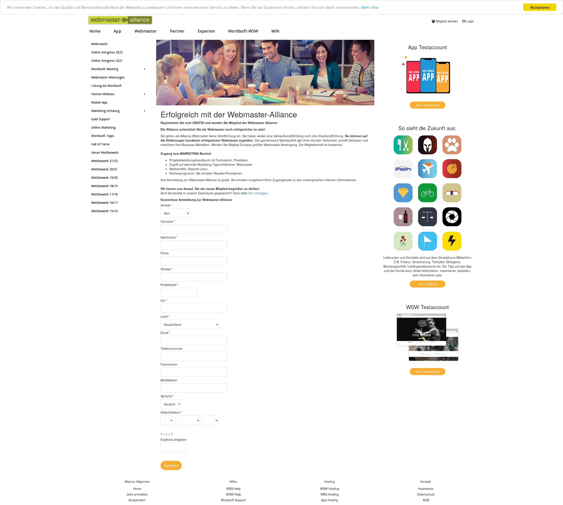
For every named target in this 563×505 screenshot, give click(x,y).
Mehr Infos (370, 7)
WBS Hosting (329, 494)
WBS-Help (233, 488)
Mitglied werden (446, 21)
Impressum (426, 488)
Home (137, 488)
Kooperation (137, 500)
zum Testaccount (427, 105)
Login (469, 21)
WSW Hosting (329, 488)
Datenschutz (426, 494)
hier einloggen (258, 193)
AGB (426, 500)
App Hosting (329, 500)
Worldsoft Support (233, 500)
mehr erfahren (427, 284)
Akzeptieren (540, 7)
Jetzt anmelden (137, 494)
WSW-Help (233, 494)
